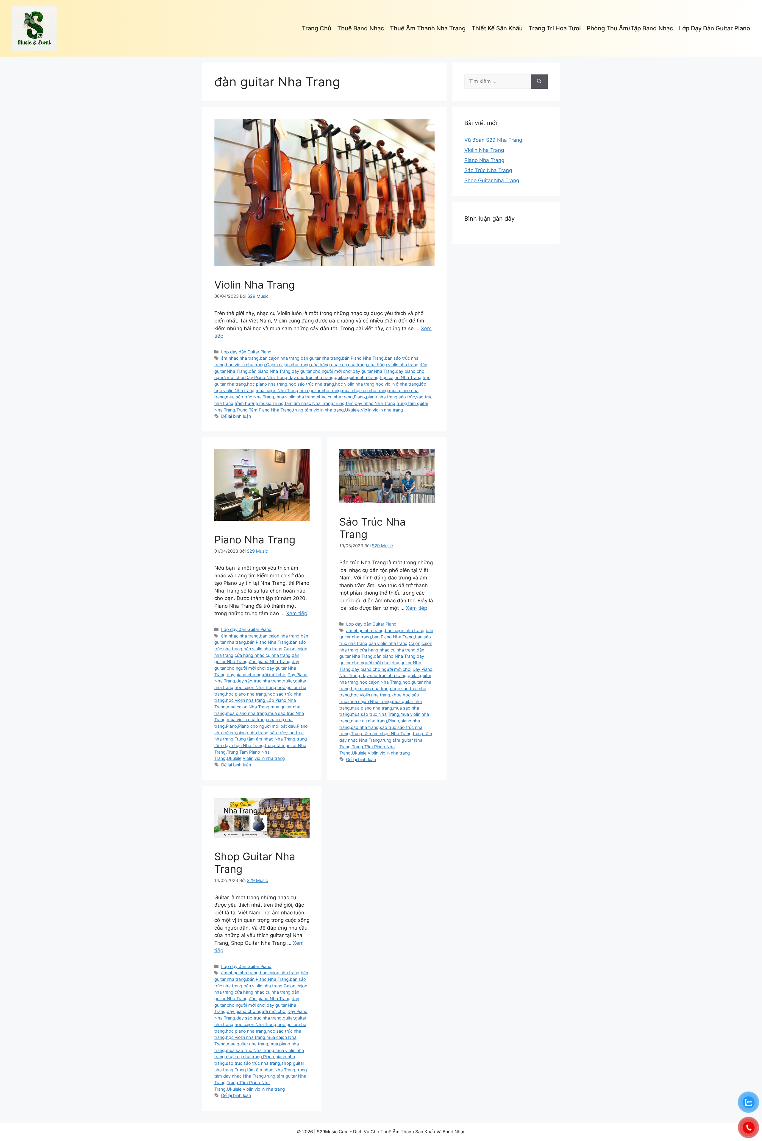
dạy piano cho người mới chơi (256, 674)
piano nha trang (381, 396)
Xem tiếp (296, 613)
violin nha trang (388, 409)
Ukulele (352, 409)
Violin (366, 409)
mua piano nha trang (246, 713)
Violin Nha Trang (254, 284)
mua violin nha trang (295, 396)
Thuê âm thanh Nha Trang (428, 28)
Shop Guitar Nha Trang (491, 180)
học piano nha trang (267, 383)
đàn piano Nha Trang (270, 371)
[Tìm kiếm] (539, 81)
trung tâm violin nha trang (318, 409)
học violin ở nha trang (397, 383)
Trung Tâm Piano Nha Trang (264, 409)
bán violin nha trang (245, 364)
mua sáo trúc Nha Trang (250, 396)
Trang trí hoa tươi (555, 28)
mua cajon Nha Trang (277, 390)
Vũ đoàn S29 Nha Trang (493, 140)
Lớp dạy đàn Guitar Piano (714, 28)
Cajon (272, 364)
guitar (340, 377)
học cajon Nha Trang (400, 377)
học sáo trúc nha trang (311, 383)
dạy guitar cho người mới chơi (322, 371)
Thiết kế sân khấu (497, 28)
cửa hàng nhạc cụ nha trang (339, 364)
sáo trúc (407, 396)
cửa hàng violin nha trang (393, 364)
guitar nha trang (363, 377)
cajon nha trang (294, 364)
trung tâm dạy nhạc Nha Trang (364, 403)
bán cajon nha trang (279, 358)
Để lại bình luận (236, 416)
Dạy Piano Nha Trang (266, 377)
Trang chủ (316, 28)
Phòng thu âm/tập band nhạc (630, 28)
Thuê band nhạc (360, 28)
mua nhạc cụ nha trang (365, 390)
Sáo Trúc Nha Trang (488, 170)
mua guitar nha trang (320, 390)
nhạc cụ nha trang (335, 396)
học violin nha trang (354, 383)
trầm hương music (253, 403)
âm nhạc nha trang (240, 358)
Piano (359, 396)
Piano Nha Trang (254, 539)
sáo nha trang (365, 727)
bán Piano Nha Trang (363, 358)
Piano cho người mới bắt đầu (267, 726)
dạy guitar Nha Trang (374, 371)
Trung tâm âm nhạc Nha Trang (302, 403)
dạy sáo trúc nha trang (311, 377)
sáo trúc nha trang (261, 1063)
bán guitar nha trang (321, 358)
